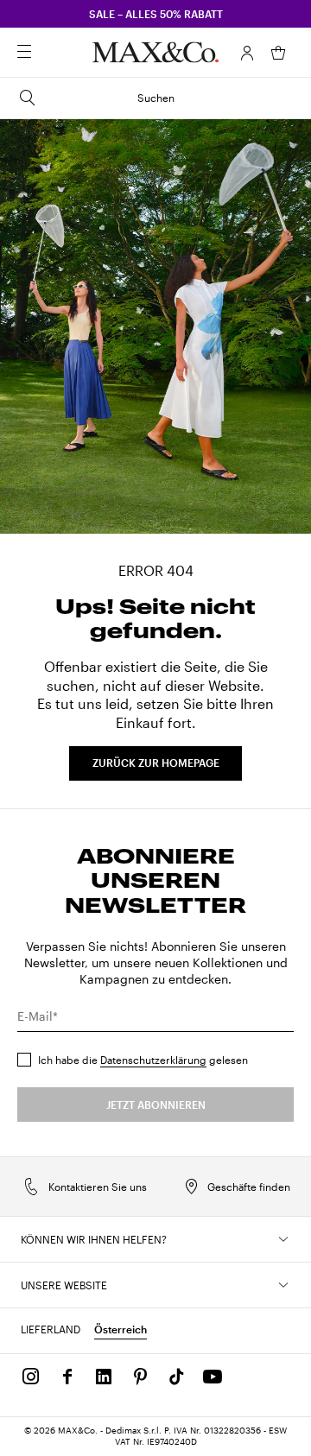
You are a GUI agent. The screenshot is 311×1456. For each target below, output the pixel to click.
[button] (247, 52)
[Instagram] (31, 1376)
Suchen (156, 98)
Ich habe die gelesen (143, 1060)
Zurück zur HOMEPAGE (155, 762)
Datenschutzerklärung (153, 1060)
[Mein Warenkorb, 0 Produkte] (278, 52)
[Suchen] (48, 52)
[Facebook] (67, 1376)
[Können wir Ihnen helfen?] (283, 1239)
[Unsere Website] (283, 1285)
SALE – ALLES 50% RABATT (156, 14)
